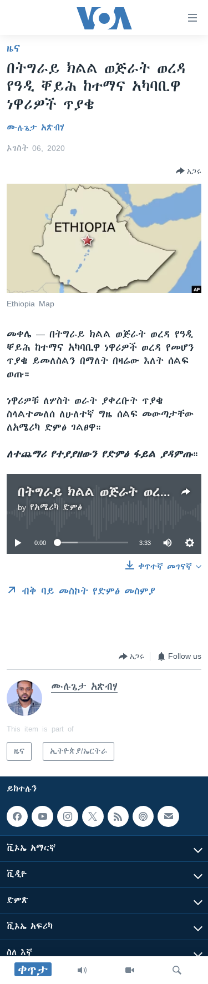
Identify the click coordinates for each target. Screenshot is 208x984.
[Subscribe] (168, 816)
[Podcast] (143, 816)
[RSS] (118, 816)
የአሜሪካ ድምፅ (56, 507)
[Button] (188, 171)
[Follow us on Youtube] (42, 816)
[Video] (129, 970)
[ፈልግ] (177, 970)
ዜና (14, 48)
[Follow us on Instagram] (67, 816)
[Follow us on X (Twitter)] (92, 816)
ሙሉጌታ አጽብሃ (35, 128)
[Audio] (82, 970)
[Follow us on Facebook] (17, 816)
